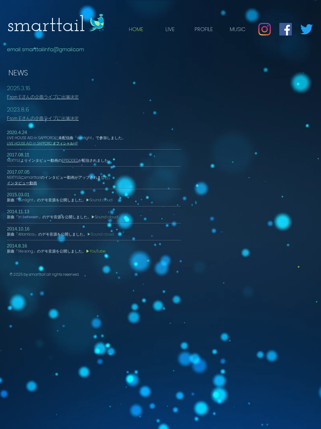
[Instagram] (264, 29)
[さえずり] (306, 29)
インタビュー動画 (22, 183)
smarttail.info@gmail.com (53, 49)
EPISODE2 (70, 160)
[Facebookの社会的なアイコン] (285, 29)
